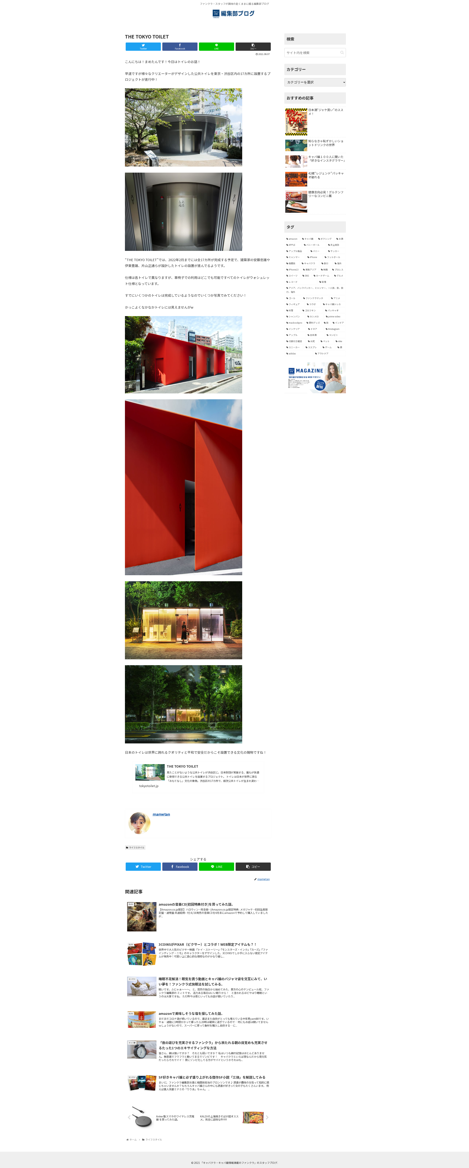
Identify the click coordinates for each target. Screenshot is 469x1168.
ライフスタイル (136, 847)
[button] (342, 52)
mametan (161, 814)
